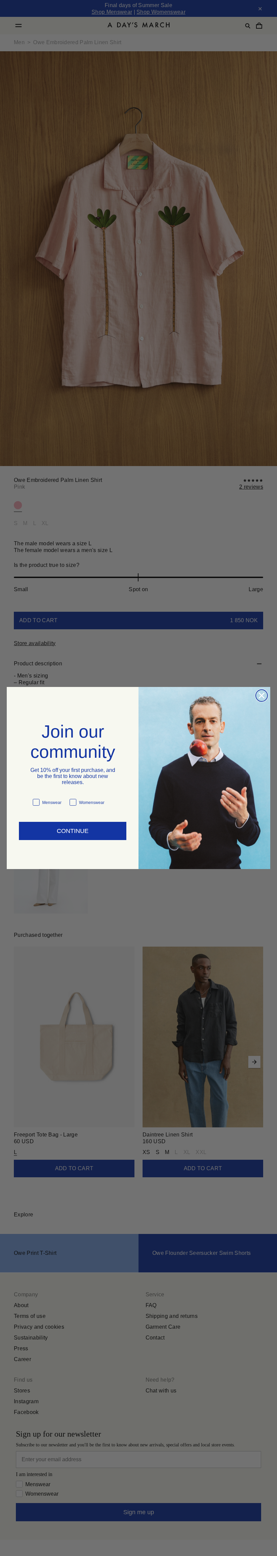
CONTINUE (72, 827)
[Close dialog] (262, 695)
